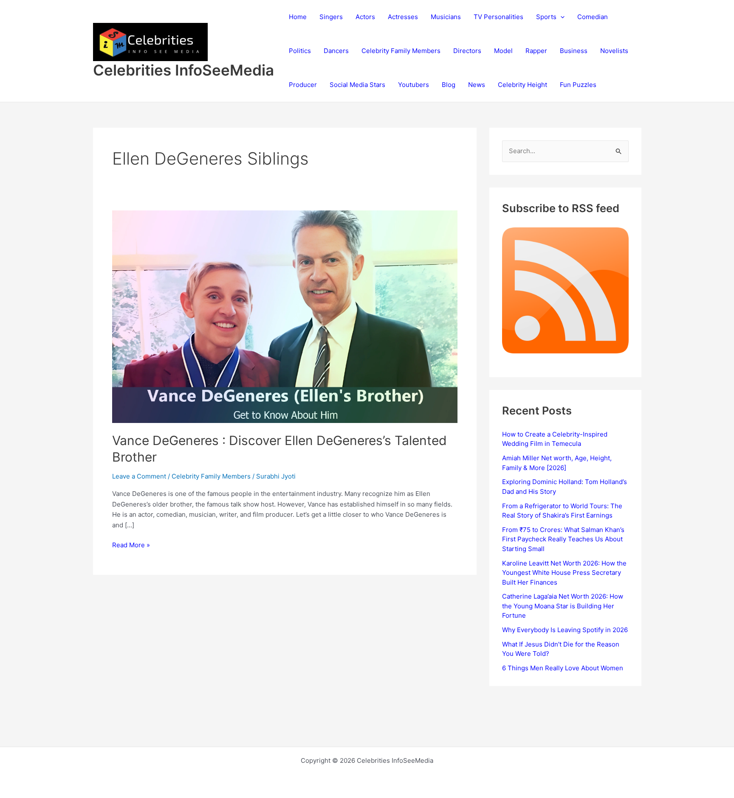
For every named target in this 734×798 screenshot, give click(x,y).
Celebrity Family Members (400, 51)
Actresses (403, 17)
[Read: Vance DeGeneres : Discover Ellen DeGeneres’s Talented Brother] (285, 316)
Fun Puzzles (578, 85)
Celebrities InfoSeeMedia (183, 70)
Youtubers (413, 85)
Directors (467, 51)
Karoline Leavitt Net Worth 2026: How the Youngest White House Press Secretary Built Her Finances (564, 572)
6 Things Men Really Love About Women (562, 668)
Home (298, 17)
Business (573, 51)
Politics (300, 51)
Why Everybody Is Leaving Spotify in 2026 (565, 630)
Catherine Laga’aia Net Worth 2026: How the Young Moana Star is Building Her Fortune (562, 605)
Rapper (536, 51)
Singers (331, 17)
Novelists (614, 51)
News (476, 85)
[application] (560, 17)
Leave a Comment (139, 476)
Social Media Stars (357, 85)
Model (503, 51)
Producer (303, 85)
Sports (546, 17)
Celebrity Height (522, 85)
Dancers (336, 51)
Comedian (592, 17)
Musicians (446, 17)
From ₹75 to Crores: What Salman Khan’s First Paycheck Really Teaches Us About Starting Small (563, 539)
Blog (448, 85)
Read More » (131, 545)
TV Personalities (498, 17)
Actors (365, 17)
